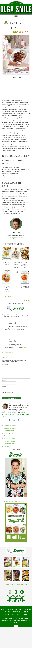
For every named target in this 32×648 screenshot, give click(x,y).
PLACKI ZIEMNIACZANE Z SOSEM (6, 288)
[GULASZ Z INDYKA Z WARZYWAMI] (24, 259)
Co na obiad (7, 436)
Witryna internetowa (7, 392)
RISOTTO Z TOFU (6, 263)
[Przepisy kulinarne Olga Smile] (16, 9)
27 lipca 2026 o (13, 323)
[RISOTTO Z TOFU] (6, 259)
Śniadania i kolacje (9, 438)
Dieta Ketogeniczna (9, 428)
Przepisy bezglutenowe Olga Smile (16, 584)
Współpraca (17, 612)
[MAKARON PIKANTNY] (24, 283)
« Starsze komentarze (7, 352)
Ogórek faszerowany (16, 273)
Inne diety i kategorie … (11, 441)
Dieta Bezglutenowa (10, 425)
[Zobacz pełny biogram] (23, 238)
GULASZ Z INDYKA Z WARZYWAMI (25, 265)
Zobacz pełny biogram (15, 238)
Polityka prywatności (14, 610)
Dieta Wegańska (9, 430)
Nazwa (4, 380)
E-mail (4, 386)
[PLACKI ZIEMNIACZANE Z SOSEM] (6, 283)
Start (3, 610)
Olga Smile (10, 32)
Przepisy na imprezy (10, 443)
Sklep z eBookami (22, 614)
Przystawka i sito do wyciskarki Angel (16, 265)
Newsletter (27, 610)
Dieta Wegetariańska (10, 433)
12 (16, 32)
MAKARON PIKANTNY (25, 287)
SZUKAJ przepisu (9, 614)
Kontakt (26, 612)
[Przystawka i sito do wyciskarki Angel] (15, 259)
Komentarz (5, 364)
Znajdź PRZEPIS (9, 446)
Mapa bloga (7, 612)
